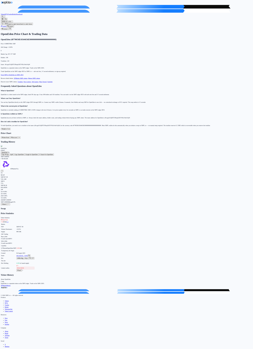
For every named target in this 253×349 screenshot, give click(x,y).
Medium (7, 346)
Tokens (3, 14)
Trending (20, 82)
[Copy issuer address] (29, 256)
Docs (6, 318)
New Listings (27, 82)
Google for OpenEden (31, 154)
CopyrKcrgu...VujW (7, 154)
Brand (6, 333)
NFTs (6, 14)
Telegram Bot (8, 309)
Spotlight (49, 82)
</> (8, 222)
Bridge (14, 14)
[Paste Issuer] (2, 19)
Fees (6, 320)
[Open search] (6, 19)
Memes (8, 285)
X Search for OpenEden (46, 154)
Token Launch (9, 311)
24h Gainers (35, 82)
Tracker (10, 14)
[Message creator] (33, 258)
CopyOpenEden (19, 154)
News (17, 14)
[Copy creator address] (30, 258)
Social (20, 14)
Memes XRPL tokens (34, 78)
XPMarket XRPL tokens (20, 78)
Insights (7, 324)
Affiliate (7, 335)
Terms (6, 337)
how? (19, 270)
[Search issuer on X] (2, 171)
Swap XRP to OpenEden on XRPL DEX (12, 75)
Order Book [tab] (6, 137)
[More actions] (8, 204)
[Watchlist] (2, 24)
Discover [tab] (14, 137)
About (6, 331)
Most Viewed (43, 82)
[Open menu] (10, 28)
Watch (4, 204)
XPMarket (4, 285)
